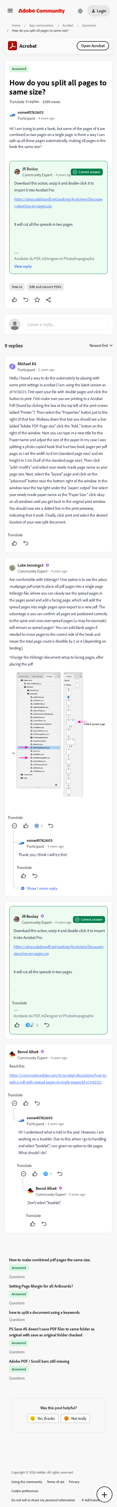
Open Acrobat (93, 45)
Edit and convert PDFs (45, 287)
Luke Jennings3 (30, 565)
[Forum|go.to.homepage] (41, 10)
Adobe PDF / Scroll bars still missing (39, 1361)
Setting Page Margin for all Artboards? (41, 1286)
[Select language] (80, 10)
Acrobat (67, 25)
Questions (89, 25)
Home (16, 25)
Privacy (74, 1482)
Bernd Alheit (28, 1051)
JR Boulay (30, 168)
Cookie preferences (24, 1491)
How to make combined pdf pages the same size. (50, 1259)
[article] (58, 454)
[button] (10, 12)
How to (17, 287)
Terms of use (55, 1482)
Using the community (26, 1482)
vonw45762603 (30, 112)
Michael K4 (27, 363)
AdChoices (92, 1500)
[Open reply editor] (58, 324)
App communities (41, 25)
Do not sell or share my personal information (43, 1500)
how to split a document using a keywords (44, 1312)
